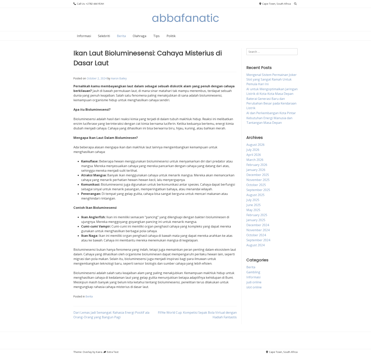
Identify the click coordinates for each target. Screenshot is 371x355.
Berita (121, 36)
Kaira (99, 352)
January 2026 (255, 170)
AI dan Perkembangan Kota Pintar (271, 113)
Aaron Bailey (119, 78)
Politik (171, 36)
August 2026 (255, 145)
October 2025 (256, 185)
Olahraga (139, 36)
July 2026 (252, 150)
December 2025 (257, 175)
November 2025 (258, 180)
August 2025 (255, 195)
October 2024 (256, 235)
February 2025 (256, 215)
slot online (254, 287)
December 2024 (257, 225)
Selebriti (104, 36)
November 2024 (258, 230)
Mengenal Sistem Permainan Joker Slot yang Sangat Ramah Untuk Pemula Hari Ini (271, 79)
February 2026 (256, 165)
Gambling (253, 272)
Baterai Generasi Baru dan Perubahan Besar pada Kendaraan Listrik (271, 103)
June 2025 (253, 205)
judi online (253, 282)
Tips (156, 36)
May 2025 (253, 210)
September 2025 (258, 190)
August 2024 (255, 245)
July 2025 (252, 200)
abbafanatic (185, 18)
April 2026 (253, 155)
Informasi (84, 36)
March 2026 (254, 160)
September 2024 (258, 240)
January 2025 (255, 220)
